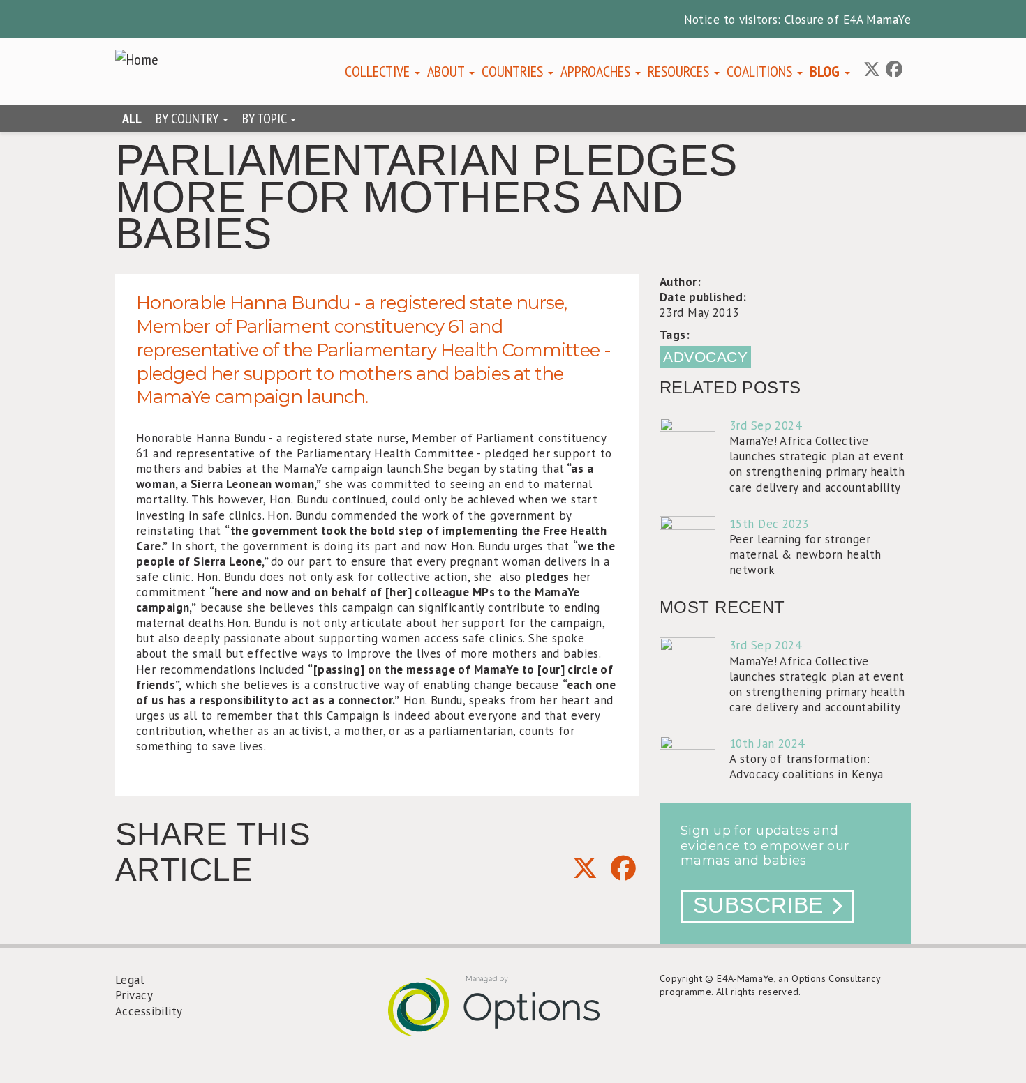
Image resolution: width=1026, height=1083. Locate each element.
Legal (129, 979)
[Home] (142, 59)
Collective (379, 71)
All (132, 118)
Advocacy (705, 357)
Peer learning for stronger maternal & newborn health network (805, 554)
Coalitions (761, 71)
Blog (826, 71)
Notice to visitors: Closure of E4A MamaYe (797, 19)
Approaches (597, 71)
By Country (188, 118)
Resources (680, 71)
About (447, 71)
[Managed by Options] (513, 1017)
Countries (514, 71)
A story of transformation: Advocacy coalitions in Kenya (806, 766)
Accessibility (149, 1011)
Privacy (134, 995)
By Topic (265, 118)
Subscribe (758, 905)
